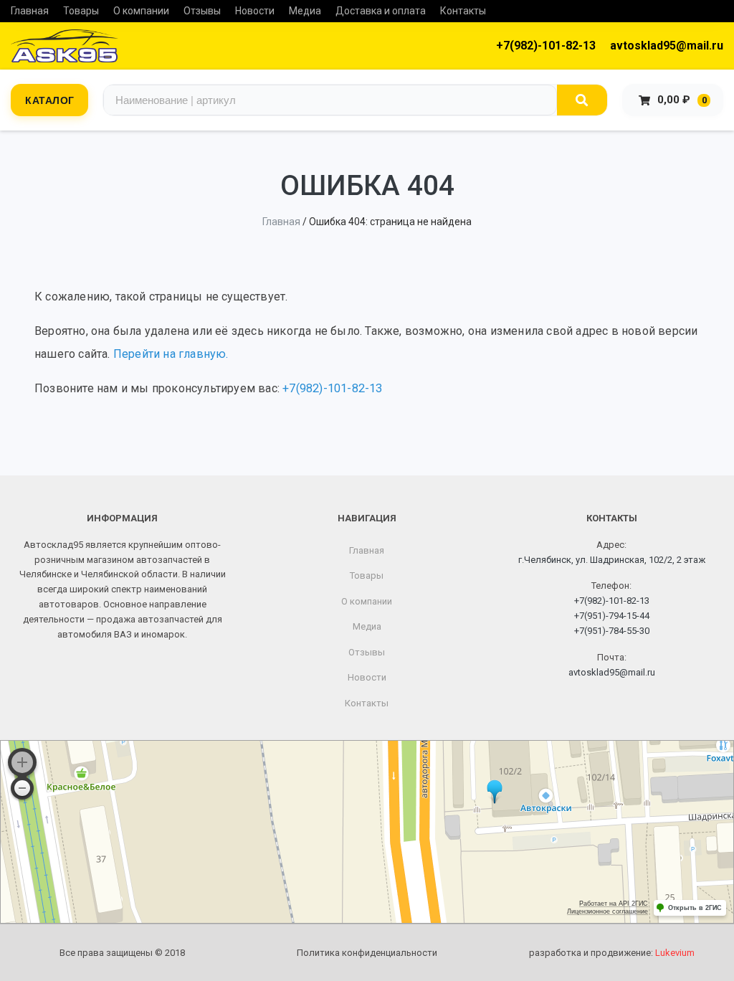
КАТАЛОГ (50, 100)
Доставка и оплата (380, 10)
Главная (30, 10)
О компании (141, 10)
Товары (81, 10)
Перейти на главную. (171, 354)
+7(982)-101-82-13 (546, 45)
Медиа (305, 10)
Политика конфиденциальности (367, 952)
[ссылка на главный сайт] (64, 45)
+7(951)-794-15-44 (611, 615)
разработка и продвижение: (612, 952)
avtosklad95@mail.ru (666, 45)
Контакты (463, 10)
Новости (255, 10)
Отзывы (202, 10)
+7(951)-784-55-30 (611, 630)
